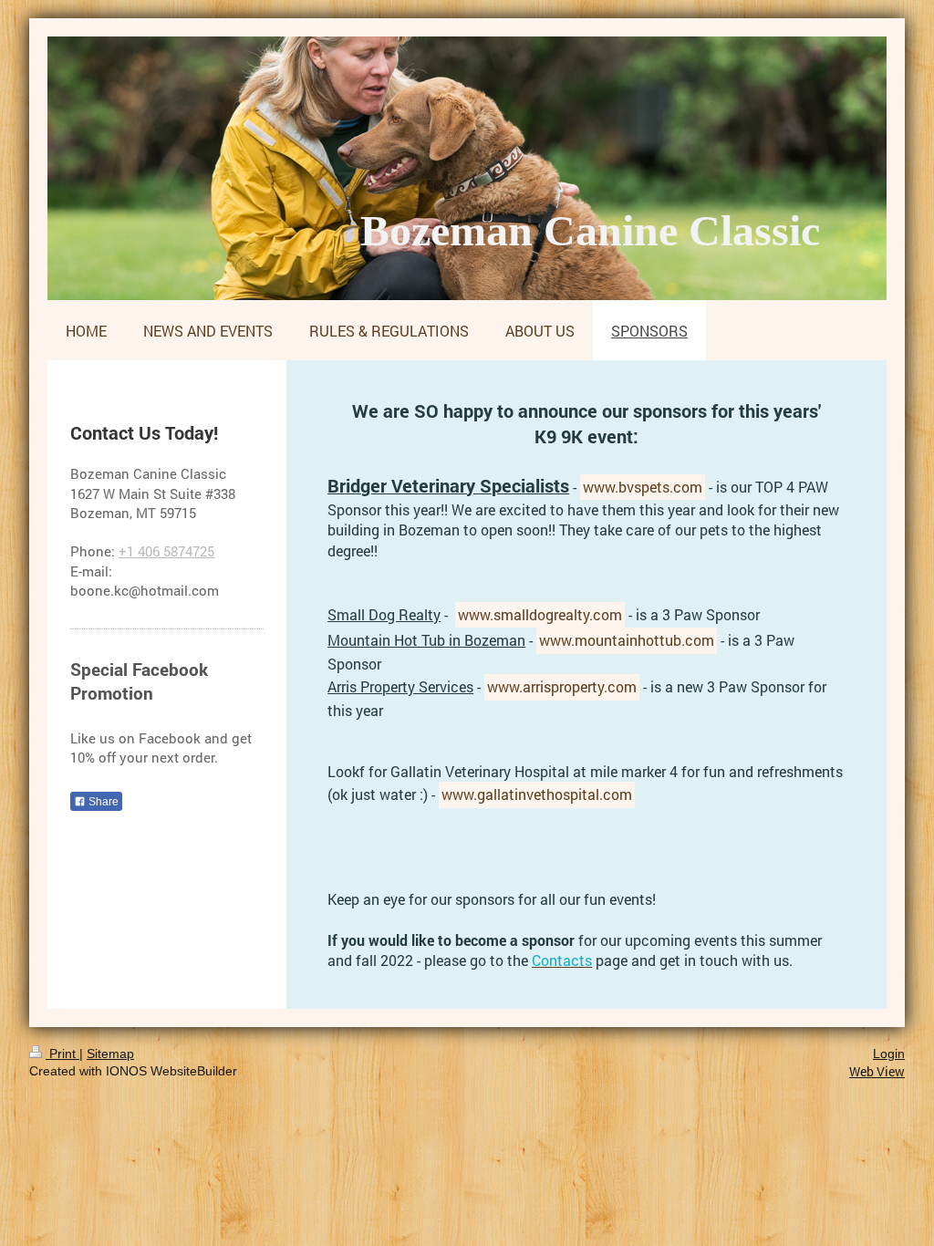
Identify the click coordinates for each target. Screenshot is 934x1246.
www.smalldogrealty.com (540, 614)
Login (889, 1053)
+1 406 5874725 (166, 551)
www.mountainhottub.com (626, 639)
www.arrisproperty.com (562, 686)
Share (102, 801)
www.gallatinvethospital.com (536, 794)
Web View (877, 1071)
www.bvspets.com (642, 486)
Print (62, 1053)
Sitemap (110, 1053)
